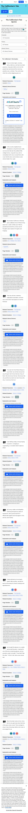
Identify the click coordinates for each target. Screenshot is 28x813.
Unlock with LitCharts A (15, 185)
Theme (3, 42)
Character (3, 35)
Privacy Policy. (8, 807)
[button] (5, 89)
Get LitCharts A (15, 116)
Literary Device (5, 48)
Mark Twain (5, 8)
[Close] (26, 785)
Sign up (21, 2)
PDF (5, 11)
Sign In (15, 2)
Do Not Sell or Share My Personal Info (14, 810)
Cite (17, 93)
